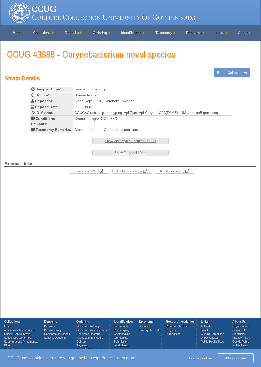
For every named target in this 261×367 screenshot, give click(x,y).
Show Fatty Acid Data (130, 153)
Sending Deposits (55, 337)
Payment (81, 345)
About (242, 33)
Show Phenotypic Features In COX (130, 141)
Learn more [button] (125, 358)
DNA (7, 345)
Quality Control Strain (17, 333)
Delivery (81, 341)
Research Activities (178, 326)
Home (17, 33)
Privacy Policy (241, 337)
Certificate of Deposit (57, 333)
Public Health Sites (212, 341)
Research (194, 33)
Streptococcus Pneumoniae (21, 341)
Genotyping (121, 337)
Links (220, 33)
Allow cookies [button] (236, 358)
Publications (173, 333)
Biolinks (205, 330)
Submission (121, 341)
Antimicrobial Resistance (19, 330)
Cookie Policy (240, 341)
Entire (7, 326)
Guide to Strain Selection (91, 330)
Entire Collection (230, 73)
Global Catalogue (130, 171)
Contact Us (239, 330)
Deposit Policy (53, 330)
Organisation (240, 326)
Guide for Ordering (88, 326)
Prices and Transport (89, 337)
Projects (171, 330)
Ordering (100, 33)
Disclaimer (238, 333)
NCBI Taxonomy (172, 171)
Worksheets (121, 345)
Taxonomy (163, 33)
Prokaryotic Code (149, 330)
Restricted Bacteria (88, 333)
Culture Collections (212, 333)
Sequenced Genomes (17, 337)
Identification (131, 33)
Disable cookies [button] (200, 358)
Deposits (72, 33)
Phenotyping (121, 330)
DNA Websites (210, 337)
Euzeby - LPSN (88, 171)
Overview (145, 326)
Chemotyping (122, 333)
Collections (42, 33)
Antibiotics (207, 326)
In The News (240, 345)
